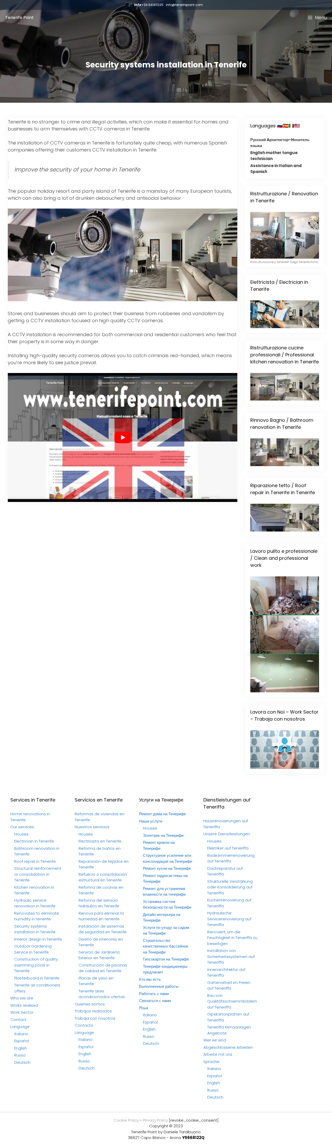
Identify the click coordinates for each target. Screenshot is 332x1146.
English (20, 1048)
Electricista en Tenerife (100, 841)
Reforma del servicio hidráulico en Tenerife (99, 903)
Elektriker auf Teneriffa (227, 848)
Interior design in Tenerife (38, 939)
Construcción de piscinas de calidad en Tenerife (103, 968)
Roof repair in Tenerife (35, 861)
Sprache (211, 1061)
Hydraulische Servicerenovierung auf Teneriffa (229, 918)
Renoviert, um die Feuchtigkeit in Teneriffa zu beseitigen (232, 937)
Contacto (84, 1025)
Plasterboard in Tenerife (36, 978)
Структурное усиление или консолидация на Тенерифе (167, 858)
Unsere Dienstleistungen (226, 834)
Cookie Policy (126, 1120)
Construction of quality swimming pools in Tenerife (36, 965)
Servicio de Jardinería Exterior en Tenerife (99, 955)
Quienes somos (90, 1004)
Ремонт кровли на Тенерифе (159, 845)
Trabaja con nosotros (95, 1018)
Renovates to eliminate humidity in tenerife (36, 916)
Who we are (21, 998)
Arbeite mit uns (217, 1054)
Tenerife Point (19, 17)
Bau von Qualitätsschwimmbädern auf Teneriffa (232, 1001)
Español (21, 1041)
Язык (143, 1008)
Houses (21, 834)
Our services (22, 827)
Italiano (21, 1034)
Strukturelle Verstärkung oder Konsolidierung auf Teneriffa (230, 887)
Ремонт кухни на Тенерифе (167, 868)
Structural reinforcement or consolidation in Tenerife (37, 874)
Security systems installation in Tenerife (35, 929)
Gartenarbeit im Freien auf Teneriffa (228, 985)
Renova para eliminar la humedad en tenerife (101, 916)
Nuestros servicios (92, 827)
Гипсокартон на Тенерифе (166, 959)
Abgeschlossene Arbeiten (228, 1047)
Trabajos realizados (93, 1011)
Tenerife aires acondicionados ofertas (102, 994)
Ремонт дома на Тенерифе (162, 814)
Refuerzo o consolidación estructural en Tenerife (103, 877)
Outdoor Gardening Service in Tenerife (33, 949)
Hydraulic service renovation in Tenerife (35, 903)
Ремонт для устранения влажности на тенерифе (164, 891)
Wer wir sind (214, 1040)
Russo (20, 1055)
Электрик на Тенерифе (163, 835)
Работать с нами (154, 993)
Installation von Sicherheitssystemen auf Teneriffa (231, 956)
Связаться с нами (155, 1000)
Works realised (24, 1005)
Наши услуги (150, 821)
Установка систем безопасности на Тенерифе (167, 904)
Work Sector (21, 1012)
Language (20, 1026)
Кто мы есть (150, 979)
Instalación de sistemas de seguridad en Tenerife (103, 929)
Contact (18, 1019)
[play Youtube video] (122, 437)
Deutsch (22, 1062)
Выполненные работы (158, 986)
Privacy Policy (155, 1120)
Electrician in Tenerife (34, 841)
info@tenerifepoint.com (184, 5)
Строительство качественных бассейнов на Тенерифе (165, 946)
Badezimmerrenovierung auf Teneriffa (230, 858)
